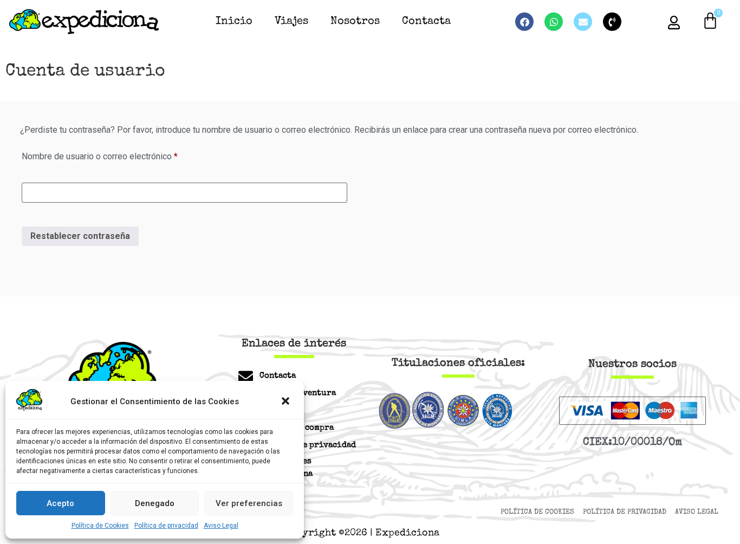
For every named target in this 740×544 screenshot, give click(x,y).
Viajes (291, 21)
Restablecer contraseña (80, 236)
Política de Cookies (100, 525)
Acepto (60, 503)
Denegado (154, 503)
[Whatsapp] (553, 21)
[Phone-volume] (612, 21)
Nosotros (355, 21)
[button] (286, 402)
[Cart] (710, 21)
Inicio (234, 21)
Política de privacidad (166, 525)
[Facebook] (524, 21)
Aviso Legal (221, 525)
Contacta (426, 21)
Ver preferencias (249, 503)
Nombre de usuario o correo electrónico (120, 154)
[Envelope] (583, 21)
